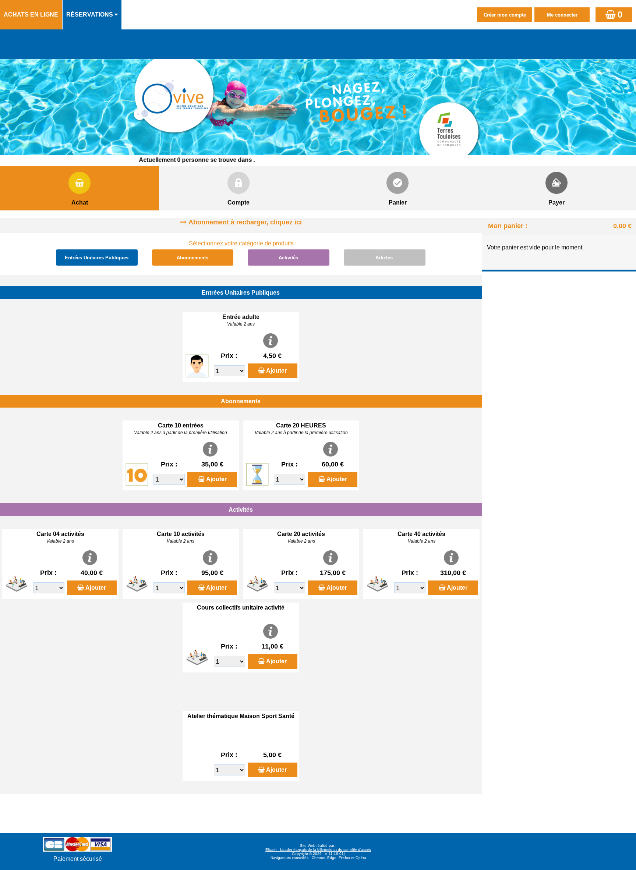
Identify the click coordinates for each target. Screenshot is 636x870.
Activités (288, 257)
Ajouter (276, 370)
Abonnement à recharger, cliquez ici (245, 222)
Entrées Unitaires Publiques (96, 257)
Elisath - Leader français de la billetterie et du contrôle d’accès (318, 850)
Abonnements (192, 257)
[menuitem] (31, 14)
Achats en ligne (31, 14)
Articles (384, 257)
